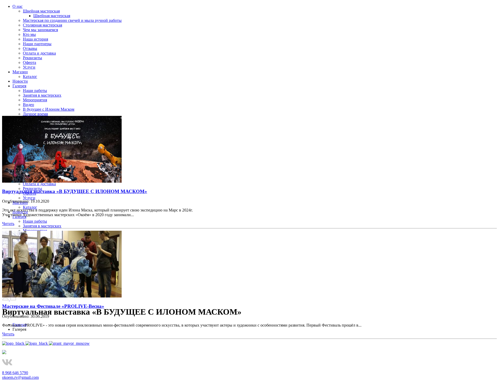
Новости (20, 81)
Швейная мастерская (41, 11)
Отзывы (30, 48)
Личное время (35, 114)
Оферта (29, 62)
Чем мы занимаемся (40, 30)
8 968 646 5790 (15, 372)
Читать (8, 223)
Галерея (19, 86)
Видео (28, 104)
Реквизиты (32, 58)
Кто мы (29, 34)
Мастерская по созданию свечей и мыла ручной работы (72, 20)
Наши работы (35, 90)
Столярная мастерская (42, 25)
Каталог (30, 76)
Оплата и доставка (39, 53)
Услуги (29, 67)
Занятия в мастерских (42, 95)
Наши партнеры (37, 44)
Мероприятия (35, 100)
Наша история (35, 39)
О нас (17, 6)
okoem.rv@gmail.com (20, 377)
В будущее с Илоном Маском (48, 109)
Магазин (20, 72)
